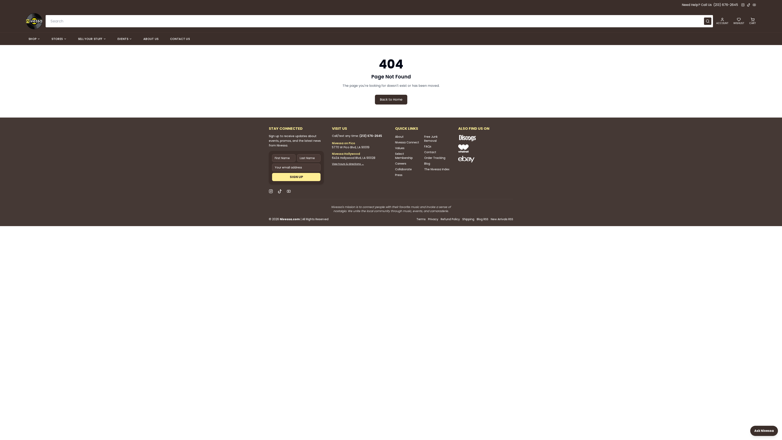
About (399, 137)
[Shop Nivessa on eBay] (480, 159)
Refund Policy (450, 219)
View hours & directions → (348, 164)
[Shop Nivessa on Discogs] (480, 138)
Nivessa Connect (407, 142)
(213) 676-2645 (725, 4)
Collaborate (403, 169)
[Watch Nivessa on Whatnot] (480, 148)
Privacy (433, 219)
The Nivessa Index (436, 169)
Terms (421, 219)
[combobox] (379, 21)
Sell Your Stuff (90, 39)
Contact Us (180, 39)
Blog (427, 164)
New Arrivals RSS (502, 219)
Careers (400, 164)
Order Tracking (434, 158)
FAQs (427, 146)
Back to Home (391, 99)
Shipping (468, 219)
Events (123, 39)
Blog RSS (482, 219)
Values (399, 148)
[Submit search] (707, 21)
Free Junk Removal (431, 139)
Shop (32, 39)
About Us (151, 39)
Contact (430, 152)
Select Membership (404, 156)
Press (398, 175)
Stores (57, 39)
